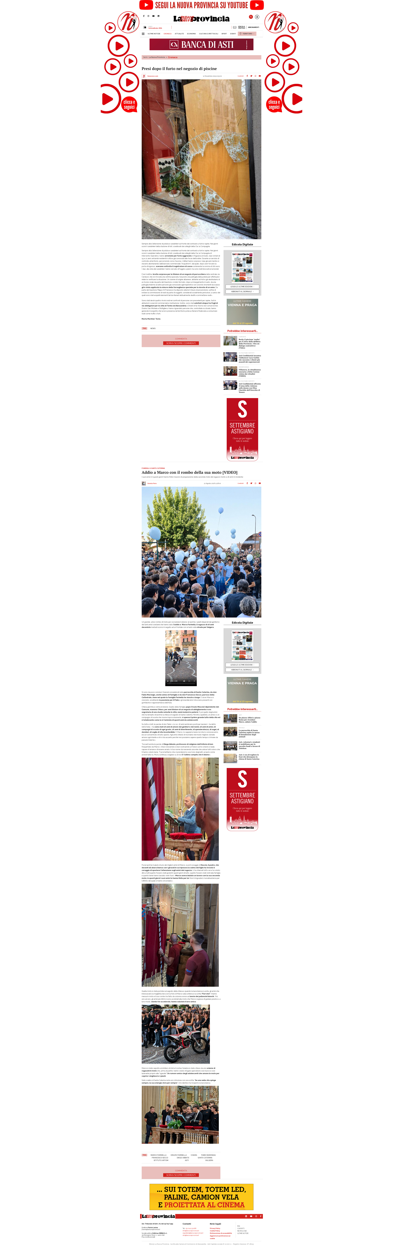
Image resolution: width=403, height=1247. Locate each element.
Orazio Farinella (179, 1155)
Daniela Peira (152, 483)
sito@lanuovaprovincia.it (191, 1235)
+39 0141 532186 (190, 1228)
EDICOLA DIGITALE (241, 27)
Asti (187, 1160)
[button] (257, 17)
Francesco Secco (160, 1158)
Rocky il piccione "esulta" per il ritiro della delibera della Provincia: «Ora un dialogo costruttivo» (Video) (249, 343)
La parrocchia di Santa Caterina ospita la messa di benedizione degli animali (249, 733)
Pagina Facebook (145, 16)
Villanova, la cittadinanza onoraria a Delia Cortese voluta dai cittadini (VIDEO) (250, 372)
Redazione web (152, 76)
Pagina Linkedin (160, 16)
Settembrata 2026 (155, 28)
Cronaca (172, 57)
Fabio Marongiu (208, 1155)
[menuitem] (154, 34)
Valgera (209, 1160)
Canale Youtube (155, 16)
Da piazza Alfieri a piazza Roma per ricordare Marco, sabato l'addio (249, 719)
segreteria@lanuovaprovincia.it (193, 1233)
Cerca (251, 17)
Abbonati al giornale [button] (241, 291)
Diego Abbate (183, 1158)
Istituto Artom (161, 1160)
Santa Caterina (205, 1158)
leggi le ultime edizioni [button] (241, 287)
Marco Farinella (158, 1155)
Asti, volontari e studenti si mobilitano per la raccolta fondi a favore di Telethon (249, 745)
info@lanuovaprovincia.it (191, 1231)
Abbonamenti (253, 27)
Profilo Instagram (150, 16)
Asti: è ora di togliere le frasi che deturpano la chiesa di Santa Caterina (249, 756)
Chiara (194, 1155)
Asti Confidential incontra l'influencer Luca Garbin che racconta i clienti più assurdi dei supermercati (250, 358)
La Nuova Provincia (157, 57)
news (153, 328)
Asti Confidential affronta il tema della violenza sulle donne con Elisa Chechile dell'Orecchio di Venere (250, 388)
